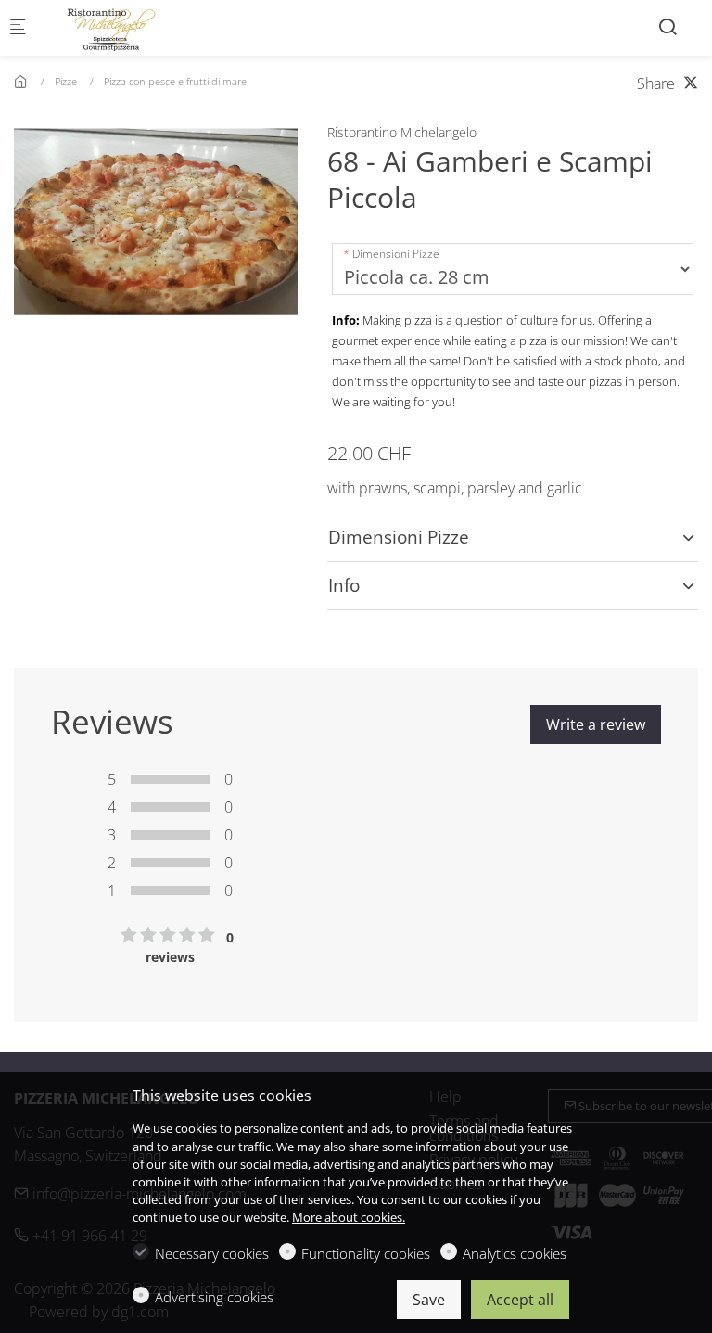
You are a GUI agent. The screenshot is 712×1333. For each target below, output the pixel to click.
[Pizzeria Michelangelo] (117, 28)
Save (429, 1299)
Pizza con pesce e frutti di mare (175, 81)
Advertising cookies (214, 1297)
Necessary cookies (212, 1253)
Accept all (520, 1299)
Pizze (66, 81)
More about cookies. (348, 1217)
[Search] (667, 26)
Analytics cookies (514, 1253)
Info (344, 584)
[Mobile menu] (17, 28)
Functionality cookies (365, 1253)
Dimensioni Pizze (395, 254)
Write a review (595, 724)
